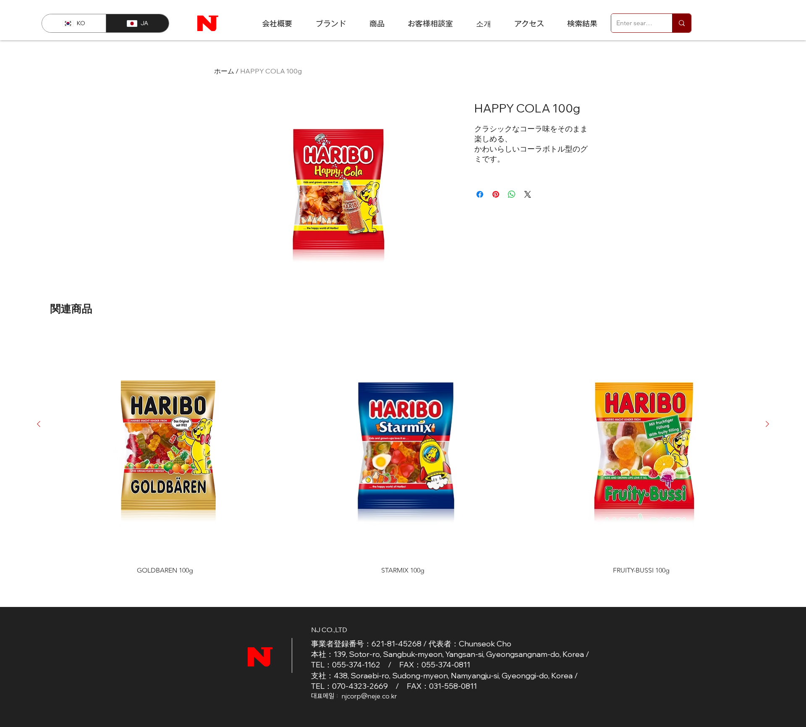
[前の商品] (39, 424)
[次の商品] (767, 424)
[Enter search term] (681, 23)
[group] (403, 453)
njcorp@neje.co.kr (369, 696)
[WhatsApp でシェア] (512, 194)
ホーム (224, 71)
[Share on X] (528, 194)
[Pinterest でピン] (496, 194)
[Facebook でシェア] (480, 194)
